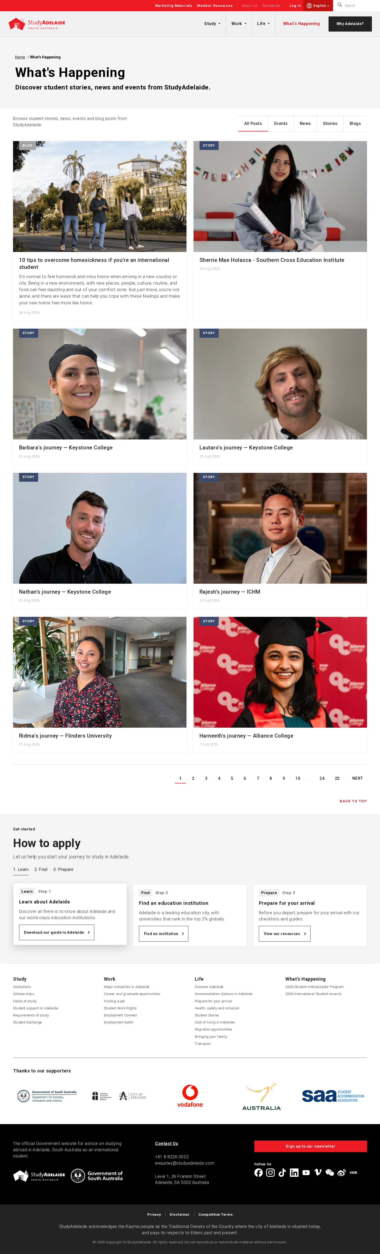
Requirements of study (31, 1015)
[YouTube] (306, 1172)
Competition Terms (215, 1214)
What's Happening (301, 23)
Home (20, 57)
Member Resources (215, 6)
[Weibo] (341, 1172)
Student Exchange (27, 1022)
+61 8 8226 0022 (172, 1156)
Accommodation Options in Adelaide (224, 994)
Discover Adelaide (209, 987)
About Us (250, 6)
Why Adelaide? (350, 24)
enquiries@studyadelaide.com (184, 1163)
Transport (203, 1044)
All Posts (253, 123)
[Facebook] (258, 1172)
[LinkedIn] (294, 1172)
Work (236, 23)
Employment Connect (120, 1015)
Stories (330, 123)
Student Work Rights (120, 1008)
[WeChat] (330, 1172)
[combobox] (321, 6)
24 (321, 778)
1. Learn (20, 869)
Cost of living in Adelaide (215, 1022)
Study (210, 23)
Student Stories (207, 1015)
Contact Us (271, 6)
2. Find (41, 869)
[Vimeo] (318, 1172)
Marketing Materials (173, 6)
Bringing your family (211, 1037)
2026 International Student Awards (313, 994)
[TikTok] (282, 1172)
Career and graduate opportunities (132, 994)
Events (281, 123)
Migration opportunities (213, 1029)
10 (297, 778)
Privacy (154, 1214)
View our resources (282, 934)
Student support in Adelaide (35, 1008)
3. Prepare (63, 869)
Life (261, 23)
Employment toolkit (119, 1022)
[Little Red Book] (353, 1172)
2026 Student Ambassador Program (314, 987)
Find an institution (161, 934)
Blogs (355, 123)
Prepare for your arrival (213, 1001)
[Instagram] (270, 1172)
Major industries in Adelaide (126, 987)
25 (337, 778)
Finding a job (114, 1001)
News (305, 123)
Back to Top (353, 801)
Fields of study (25, 1001)
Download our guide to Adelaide (54, 932)
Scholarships (23, 994)
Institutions (22, 987)
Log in (295, 6)
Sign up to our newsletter (310, 1146)
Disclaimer (180, 1214)
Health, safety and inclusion (217, 1008)
